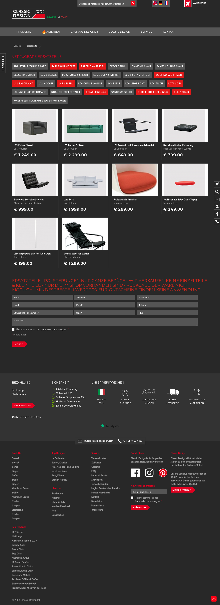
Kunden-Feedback (61, 506)
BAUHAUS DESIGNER (84, 31)
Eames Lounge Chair (170, 66)
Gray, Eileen (58, 475)
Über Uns (56, 488)
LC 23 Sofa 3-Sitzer (106, 74)
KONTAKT (169, 31)
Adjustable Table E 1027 (30, 66)
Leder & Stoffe (99, 475)
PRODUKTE (23, 31)
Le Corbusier (58, 458)
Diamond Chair (141, 66)
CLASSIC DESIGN (119, 31)
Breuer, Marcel (59, 479)
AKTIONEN (51, 32)
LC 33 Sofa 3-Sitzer (169, 74)
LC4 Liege (114, 83)
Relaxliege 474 (96, 92)
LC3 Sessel (66, 83)
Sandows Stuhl (122, 92)
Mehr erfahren (22, 405)
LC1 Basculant (23, 83)
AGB (54, 510)
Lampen (16, 505)
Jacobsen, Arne (59, 471)
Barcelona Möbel (21, 575)
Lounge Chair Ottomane (30, 92)
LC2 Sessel (17, 532)
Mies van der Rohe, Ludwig (65, 466)
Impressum (97, 509)
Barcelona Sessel (92, 66)
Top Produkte (19, 526)
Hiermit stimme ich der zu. (42, 329)
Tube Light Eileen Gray (153, 92)
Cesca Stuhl (118, 66)
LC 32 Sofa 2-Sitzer (138, 74)
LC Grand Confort (21, 562)
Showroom (97, 479)
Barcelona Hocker (64, 66)
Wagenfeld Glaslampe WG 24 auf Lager (40, 100)
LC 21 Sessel (49, 74)
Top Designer (59, 453)
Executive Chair (24, 74)
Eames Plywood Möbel (24, 583)
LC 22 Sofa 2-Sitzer (75, 74)
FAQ (93, 471)
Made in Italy (58, 502)
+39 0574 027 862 (133, 440)
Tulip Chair (181, 92)
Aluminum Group (20, 488)
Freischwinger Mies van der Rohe (29, 587)
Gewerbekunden (99, 484)
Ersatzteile (32, 45)
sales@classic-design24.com (98, 440)
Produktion (57, 493)
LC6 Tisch (156, 83)
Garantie (95, 466)
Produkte (16, 453)
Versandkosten (98, 458)
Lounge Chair (18, 544)
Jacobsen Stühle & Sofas (25, 579)
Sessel (15, 458)
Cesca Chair (18, 549)
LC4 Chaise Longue (90, 83)
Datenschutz (97, 505)
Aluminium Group (21, 557)
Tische (15, 501)
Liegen (15, 471)
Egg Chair (17, 553)
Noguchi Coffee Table (66, 92)
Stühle (15, 479)
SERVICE (146, 31)
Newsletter (97, 501)
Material (56, 497)
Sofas (15, 466)
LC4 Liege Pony (135, 83)
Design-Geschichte (100, 492)
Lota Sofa (175, 83)
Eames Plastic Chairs (22, 566)
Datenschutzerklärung (52, 329)
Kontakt (95, 496)
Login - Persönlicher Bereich (105, 488)
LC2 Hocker (46, 83)
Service (17, 45)
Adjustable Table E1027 (24, 540)
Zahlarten (96, 462)
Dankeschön (58, 514)
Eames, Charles (59, 462)
